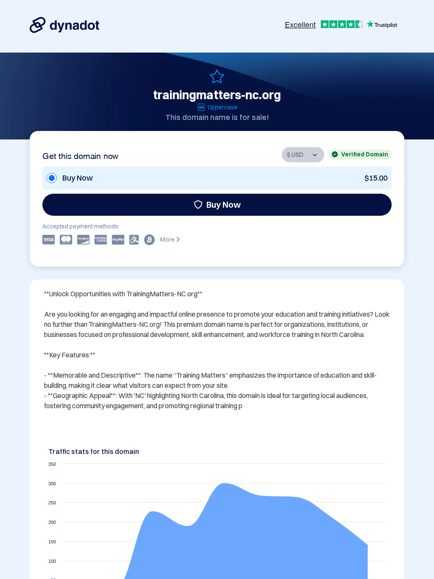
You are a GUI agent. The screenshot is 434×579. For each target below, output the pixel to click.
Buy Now (223, 204)
